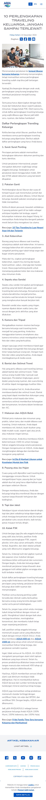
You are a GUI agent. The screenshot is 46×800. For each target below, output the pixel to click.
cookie (31, 785)
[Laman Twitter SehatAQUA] (15, 757)
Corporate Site (11, 766)
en (35, 4)
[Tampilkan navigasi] (41, 4)
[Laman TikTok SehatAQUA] (39, 757)
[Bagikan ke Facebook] (25, 39)
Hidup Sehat (15, 35)
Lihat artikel (21, 746)
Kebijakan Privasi (14, 769)
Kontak (23, 766)
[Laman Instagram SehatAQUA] (31, 757)
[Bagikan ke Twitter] (21, 39)
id (30, 4)
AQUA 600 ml (23, 638)
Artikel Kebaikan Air (23, 740)
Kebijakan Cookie (31, 769)
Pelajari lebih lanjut (26, 790)
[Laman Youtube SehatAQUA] (23, 757)
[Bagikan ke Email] (33, 39)
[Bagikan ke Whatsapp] (29, 39)
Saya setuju (23, 795)
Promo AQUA (34, 766)
